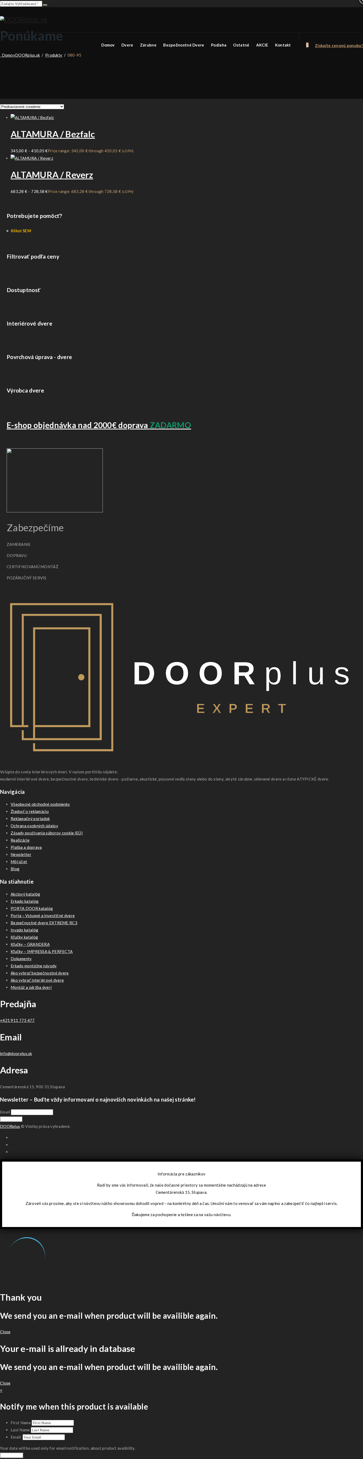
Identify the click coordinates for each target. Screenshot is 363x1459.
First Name (21, 1422)
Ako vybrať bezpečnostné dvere (40, 973)
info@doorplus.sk (16, 1053)
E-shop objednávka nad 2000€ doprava (99, 425)
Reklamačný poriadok (30, 818)
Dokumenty (21, 958)
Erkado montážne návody (34, 965)
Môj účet (19, 861)
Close (5, 1331)
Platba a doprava (26, 847)
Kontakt (283, 45)
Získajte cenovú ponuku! (339, 45)
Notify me (11, 1455)
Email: (17, 1437)
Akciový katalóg (25, 894)
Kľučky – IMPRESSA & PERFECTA (42, 951)
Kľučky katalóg (24, 937)
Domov (108, 45)
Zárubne (148, 45)
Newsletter (21, 854)
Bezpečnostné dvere (183, 45)
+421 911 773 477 (17, 1020)
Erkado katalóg (25, 901)
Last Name (20, 1429)
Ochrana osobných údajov (34, 825)
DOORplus (10, 1126)
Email (5, 1112)
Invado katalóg (24, 929)
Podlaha (218, 45)
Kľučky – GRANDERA (30, 944)
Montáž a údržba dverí (31, 987)
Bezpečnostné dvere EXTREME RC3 (44, 922)
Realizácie (20, 840)
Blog (15, 868)
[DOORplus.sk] (23, 19)
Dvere (127, 45)
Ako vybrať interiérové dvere (37, 980)
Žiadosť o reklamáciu (30, 811)
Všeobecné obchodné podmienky (40, 804)
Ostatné (241, 45)
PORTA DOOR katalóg (32, 908)
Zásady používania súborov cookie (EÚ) (47, 832)
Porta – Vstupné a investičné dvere (43, 915)
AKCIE (262, 45)
